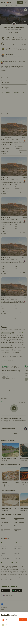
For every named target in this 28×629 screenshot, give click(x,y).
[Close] (14, 314)
